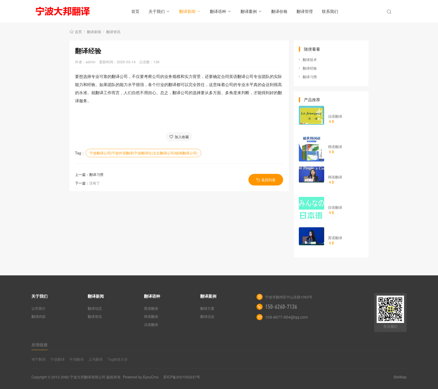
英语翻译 (335, 237)
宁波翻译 (57, 359)
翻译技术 (310, 59)
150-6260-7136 (281, 306)
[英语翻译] (311, 236)
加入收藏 (182, 136)
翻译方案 (207, 308)
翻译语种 (218, 11)
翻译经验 (310, 68)
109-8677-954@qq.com (286, 317)
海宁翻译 (38, 359)
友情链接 (39, 344)
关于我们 (157, 11)
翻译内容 (38, 316)
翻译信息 (207, 316)
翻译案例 (249, 11)
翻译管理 (305, 11)
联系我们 (330, 11)
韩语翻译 (335, 146)
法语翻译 (335, 116)
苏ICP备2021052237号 (181, 376)
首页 (135, 11)
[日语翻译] (311, 209)
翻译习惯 (96, 174)
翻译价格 (279, 11)
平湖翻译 (76, 359)
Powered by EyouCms (140, 376)
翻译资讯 (113, 31)
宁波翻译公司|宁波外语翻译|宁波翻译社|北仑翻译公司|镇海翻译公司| (143, 152)
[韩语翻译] (311, 148)
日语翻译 (335, 207)
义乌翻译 (95, 359)
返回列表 (268, 179)
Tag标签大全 (117, 359)
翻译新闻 (187, 11)
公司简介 (38, 308)
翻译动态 (95, 308)
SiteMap (400, 376)
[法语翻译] (311, 115)
